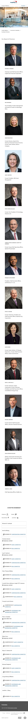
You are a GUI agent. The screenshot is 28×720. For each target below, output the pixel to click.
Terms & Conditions (14, 714)
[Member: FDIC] (19, 718)
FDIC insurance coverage (12, 707)
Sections (23, 5)
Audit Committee (16, 544)
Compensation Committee (18, 534)
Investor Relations (5, 5)
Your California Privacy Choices (16, 712)
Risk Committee (15, 548)
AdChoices (8, 712)
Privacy (4, 712)
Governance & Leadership (15, 30)
